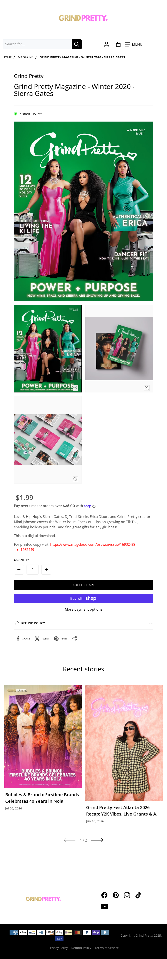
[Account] (107, 44)
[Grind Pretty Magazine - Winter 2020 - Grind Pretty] (48, 348)
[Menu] (133, 44)
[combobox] (37, 44)
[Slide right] (97, 840)
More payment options (83, 609)
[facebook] (104, 895)
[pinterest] (115, 895)
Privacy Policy (58, 948)
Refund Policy (81, 948)
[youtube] (104, 906)
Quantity (21, 560)
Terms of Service (107, 948)
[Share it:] (74, 638)
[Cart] (118, 44)
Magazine (25, 57)
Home (7, 57)
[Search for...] (77, 44)
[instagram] (127, 895)
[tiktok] (138, 895)
